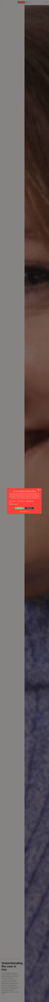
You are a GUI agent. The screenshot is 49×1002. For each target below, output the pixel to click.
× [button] (40, 489)
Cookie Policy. (35, 498)
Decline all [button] (29, 508)
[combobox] (38, 489)
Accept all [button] (19, 508)
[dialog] (24, 501)
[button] (24, 511)
